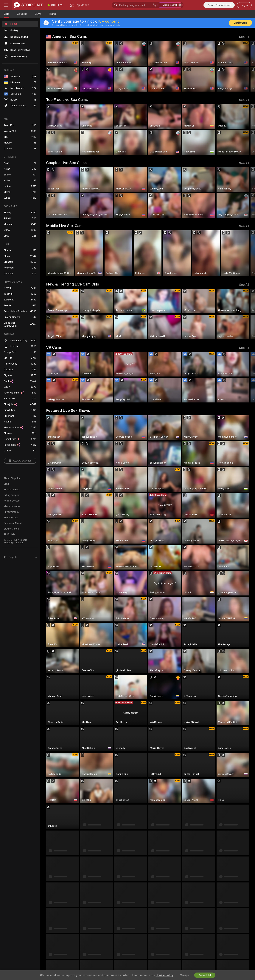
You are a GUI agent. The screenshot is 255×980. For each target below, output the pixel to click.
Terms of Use (11, 517)
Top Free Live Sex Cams (67, 99)
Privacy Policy (11, 512)
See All (244, 37)
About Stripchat (12, 478)
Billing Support (12, 495)
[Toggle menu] (6, 5)
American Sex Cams (69, 36)
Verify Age (240, 22)
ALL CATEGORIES (22, 460)
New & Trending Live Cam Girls (72, 284)
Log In (244, 5)
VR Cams (54, 347)
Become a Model (13, 523)
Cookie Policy (164, 975)
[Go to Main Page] (28, 5)
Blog (6, 484)
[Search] (154, 5)
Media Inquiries (12, 506)
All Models (9, 534)
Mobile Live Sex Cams (65, 225)
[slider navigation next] (245, 66)
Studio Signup (11, 528)
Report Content (12, 500)
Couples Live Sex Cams (66, 162)
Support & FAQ (12, 489)
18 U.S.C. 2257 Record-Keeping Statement (16, 541)
